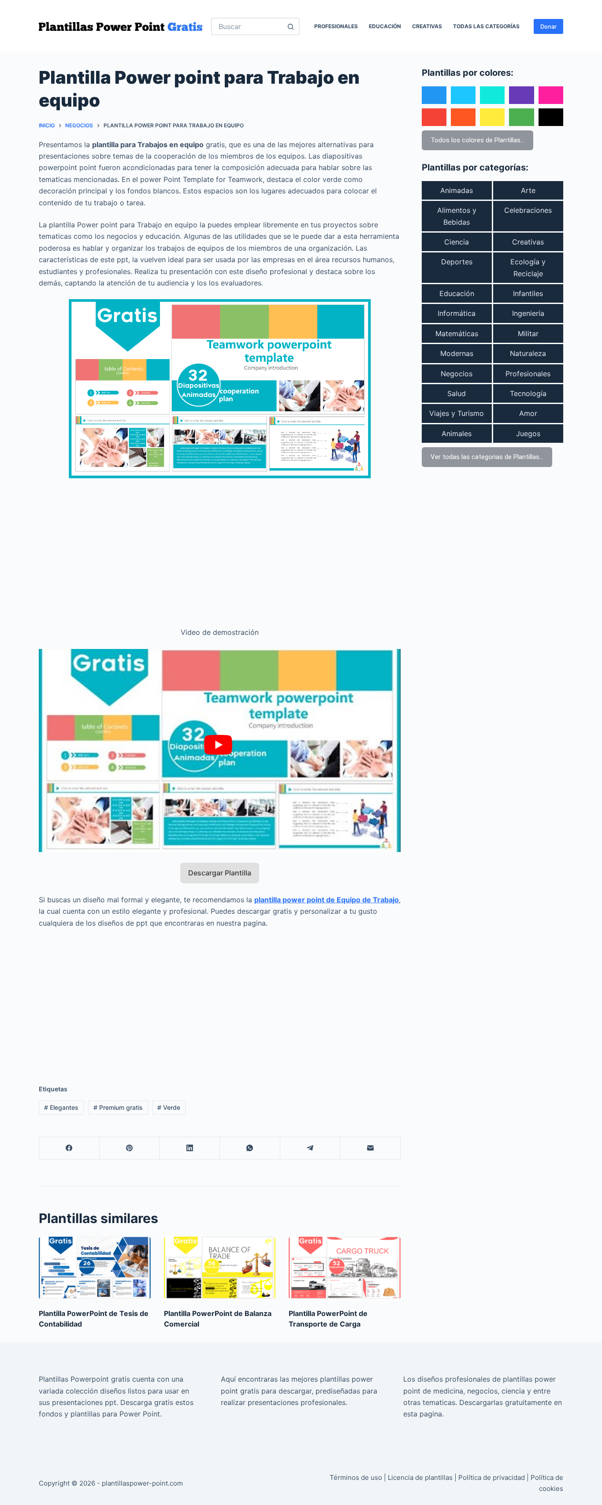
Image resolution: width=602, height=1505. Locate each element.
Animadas (456, 190)
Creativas (427, 26)
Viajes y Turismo (456, 413)
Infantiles (528, 293)
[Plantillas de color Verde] (521, 117)
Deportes (456, 261)
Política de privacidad (491, 1477)
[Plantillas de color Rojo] (434, 117)
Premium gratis (118, 1107)
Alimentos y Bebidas (456, 216)
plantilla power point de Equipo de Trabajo (326, 899)
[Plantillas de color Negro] (551, 117)
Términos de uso (356, 1477)
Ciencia (456, 241)
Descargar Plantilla (219, 872)
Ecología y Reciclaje (528, 267)
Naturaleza (528, 353)
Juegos (528, 433)
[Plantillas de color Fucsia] (551, 95)
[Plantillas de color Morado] (521, 95)
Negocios (456, 373)
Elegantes (61, 1107)
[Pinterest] (130, 1148)
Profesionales (336, 26)
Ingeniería (528, 313)
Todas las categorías (486, 26)
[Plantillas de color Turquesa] (492, 95)
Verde (168, 1107)
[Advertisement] (220, 547)
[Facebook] (69, 1148)
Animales (457, 433)
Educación (385, 26)
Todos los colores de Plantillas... (477, 140)
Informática (457, 313)
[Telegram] (310, 1148)
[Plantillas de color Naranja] (463, 117)
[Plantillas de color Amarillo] (492, 117)
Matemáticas (456, 333)
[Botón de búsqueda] (291, 26)
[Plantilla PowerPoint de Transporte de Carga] (345, 1268)
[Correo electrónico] (370, 1148)
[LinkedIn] (190, 1148)
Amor (528, 413)
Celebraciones (528, 210)
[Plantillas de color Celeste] (463, 95)
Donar (548, 26)
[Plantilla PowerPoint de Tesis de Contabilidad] (95, 1268)
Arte (528, 190)
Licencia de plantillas (420, 1477)
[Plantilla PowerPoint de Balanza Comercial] (220, 1268)
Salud (456, 393)
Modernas (456, 353)
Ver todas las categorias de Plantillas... (487, 457)
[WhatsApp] (250, 1148)
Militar (528, 333)
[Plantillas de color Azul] (434, 95)
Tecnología (528, 393)
